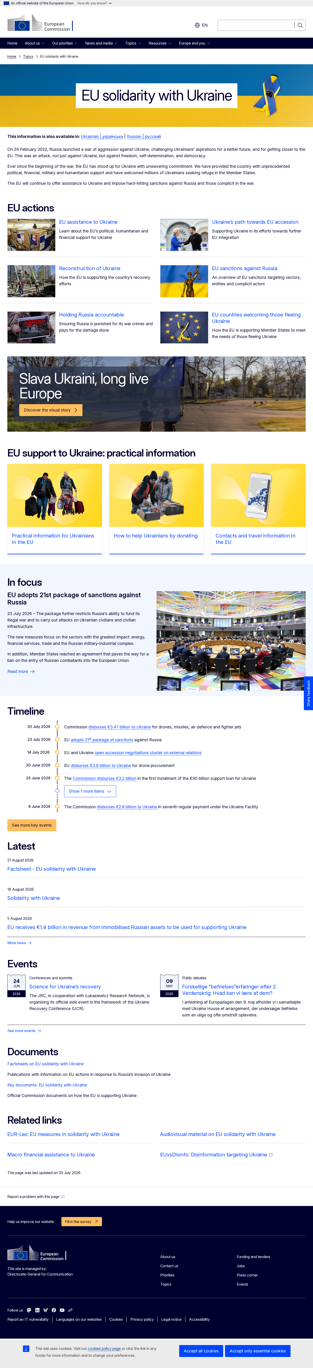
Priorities (167, 1275)
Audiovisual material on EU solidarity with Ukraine (218, 1134)
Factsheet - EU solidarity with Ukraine (51, 869)
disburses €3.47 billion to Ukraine (119, 727)
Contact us (169, 1266)
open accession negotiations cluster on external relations (148, 752)
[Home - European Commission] (44, 23)
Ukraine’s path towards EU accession (255, 222)
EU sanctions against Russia (244, 268)
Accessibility (199, 1319)
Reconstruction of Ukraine (90, 268)
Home (12, 43)
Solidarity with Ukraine (33, 898)
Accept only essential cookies (258, 1350)
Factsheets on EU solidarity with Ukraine (45, 1063)
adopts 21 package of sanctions (102, 739)
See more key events (32, 825)
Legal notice (171, 1319)
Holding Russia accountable (91, 315)
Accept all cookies (201, 1350)
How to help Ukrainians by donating (156, 536)
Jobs (241, 1266)
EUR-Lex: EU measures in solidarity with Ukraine (63, 1134)
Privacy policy (142, 1319)
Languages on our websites (79, 1319)
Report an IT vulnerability (28, 1319)
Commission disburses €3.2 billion (104, 778)
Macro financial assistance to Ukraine (51, 1155)
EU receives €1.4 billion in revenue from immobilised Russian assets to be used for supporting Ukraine (127, 927)
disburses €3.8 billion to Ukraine (101, 765)
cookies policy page (104, 1348)
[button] (36, 1197)
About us (167, 1256)
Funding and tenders (253, 1256)
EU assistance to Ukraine (88, 222)
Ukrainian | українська (102, 136)
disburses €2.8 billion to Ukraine (127, 806)
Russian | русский (144, 136)
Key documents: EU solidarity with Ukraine (47, 1085)
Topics (28, 56)
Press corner (247, 1275)
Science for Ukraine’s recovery (65, 987)
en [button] (205, 25)
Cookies (116, 1319)
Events (242, 1284)
